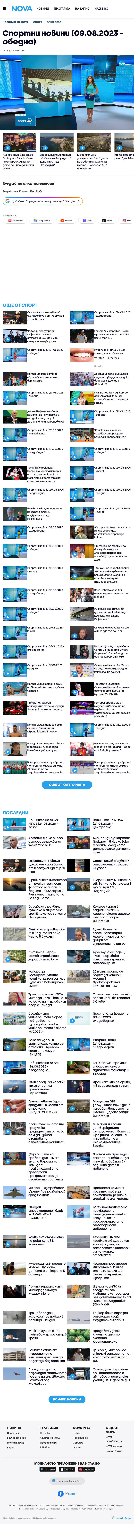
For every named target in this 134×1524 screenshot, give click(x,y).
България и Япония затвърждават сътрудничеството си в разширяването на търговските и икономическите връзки (112, 1134)
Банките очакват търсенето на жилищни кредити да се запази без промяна (46, 1355)
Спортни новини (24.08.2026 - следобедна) (112, 314)
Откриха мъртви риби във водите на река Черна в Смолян (46, 932)
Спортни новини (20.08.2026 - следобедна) (45, 491)
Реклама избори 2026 (28, 1505)
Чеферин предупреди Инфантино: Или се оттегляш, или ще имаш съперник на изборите (42, 336)
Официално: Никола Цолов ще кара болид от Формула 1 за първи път (45, 316)
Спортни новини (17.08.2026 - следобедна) (45, 648)
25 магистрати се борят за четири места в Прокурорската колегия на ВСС (108, 979)
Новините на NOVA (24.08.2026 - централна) (108, 823)
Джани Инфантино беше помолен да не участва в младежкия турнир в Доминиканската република (45, 416)
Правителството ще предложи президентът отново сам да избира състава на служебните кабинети (46, 1133)
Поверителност (26, 1509)
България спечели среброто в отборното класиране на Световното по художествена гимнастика (45, 767)
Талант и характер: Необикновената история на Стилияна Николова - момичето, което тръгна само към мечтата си (44, 474)
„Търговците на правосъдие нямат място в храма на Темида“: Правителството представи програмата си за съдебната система (45, 1166)
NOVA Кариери (114, 1446)
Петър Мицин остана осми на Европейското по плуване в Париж (45, 687)
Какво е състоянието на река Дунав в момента (46, 1240)
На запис (82, 8)
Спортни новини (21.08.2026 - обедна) (112, 450)
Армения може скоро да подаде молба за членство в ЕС (45, 841)
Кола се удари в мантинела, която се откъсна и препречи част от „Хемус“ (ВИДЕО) (46, 1047)
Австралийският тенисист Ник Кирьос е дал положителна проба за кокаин (112, 532)
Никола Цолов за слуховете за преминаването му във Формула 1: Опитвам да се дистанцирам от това (112, 651)
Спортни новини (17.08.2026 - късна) (45, 629)
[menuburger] (5, 8)
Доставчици (91, 1505)
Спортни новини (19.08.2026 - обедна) (45, 547)
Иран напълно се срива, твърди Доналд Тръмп (112, 1083)
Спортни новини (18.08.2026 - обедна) (45, 610)
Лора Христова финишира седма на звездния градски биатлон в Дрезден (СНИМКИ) (111, 378)
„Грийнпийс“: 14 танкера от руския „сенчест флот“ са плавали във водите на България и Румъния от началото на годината (47, 889)
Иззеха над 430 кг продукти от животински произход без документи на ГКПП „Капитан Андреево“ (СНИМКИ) (112, 1295)
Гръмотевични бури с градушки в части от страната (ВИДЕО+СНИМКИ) (45, 1107)
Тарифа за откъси (75, 1505)
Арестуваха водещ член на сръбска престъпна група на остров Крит (109, 957)
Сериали (78, 1442)
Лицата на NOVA (50, 1437)
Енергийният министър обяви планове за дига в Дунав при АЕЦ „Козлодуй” (112, 885)
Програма (62, 8)
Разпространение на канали (52, 1505)
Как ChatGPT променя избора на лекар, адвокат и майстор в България (111, 1068)
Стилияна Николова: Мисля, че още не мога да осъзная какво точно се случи (111, 668)
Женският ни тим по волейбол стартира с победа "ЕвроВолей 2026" (110, 433)
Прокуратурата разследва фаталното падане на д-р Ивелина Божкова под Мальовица (47, 1376)
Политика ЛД (42, 1509)
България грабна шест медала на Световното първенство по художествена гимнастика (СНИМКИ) (112, 709)
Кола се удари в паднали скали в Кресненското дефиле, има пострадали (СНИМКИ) (112, 914)
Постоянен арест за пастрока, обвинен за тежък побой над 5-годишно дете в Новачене (111, 1161)
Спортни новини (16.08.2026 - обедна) (112, 726)
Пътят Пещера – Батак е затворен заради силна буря (43, 955)
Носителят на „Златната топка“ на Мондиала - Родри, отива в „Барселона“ (112, 747)
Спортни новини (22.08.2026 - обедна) (112, 413)
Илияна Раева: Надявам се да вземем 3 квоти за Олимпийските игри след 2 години (111, 397)
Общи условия (117, 1505)
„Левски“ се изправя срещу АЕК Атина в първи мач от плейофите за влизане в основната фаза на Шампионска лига (111, 574)
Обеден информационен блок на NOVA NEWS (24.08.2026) (45, 1212)
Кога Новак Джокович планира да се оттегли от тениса (111, 593)
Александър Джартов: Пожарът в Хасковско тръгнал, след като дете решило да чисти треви (111, 845)
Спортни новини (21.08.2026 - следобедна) (45, 450)
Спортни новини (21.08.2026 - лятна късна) (45, 432)
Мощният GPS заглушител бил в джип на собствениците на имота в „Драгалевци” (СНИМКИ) (111, 1108)
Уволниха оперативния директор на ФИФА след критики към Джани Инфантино (110, 614)
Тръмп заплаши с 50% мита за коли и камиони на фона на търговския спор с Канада (47, 999)
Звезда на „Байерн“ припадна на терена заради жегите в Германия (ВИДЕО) (45, 706)
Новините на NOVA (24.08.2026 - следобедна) (43, 1066)
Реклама (12, 1505)
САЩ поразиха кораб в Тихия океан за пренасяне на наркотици (46, 1087)
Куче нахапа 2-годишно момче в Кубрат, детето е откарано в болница (47, 1269)
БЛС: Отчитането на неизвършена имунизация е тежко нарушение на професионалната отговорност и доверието (110, 1217)
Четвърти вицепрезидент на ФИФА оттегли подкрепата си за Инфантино (44, 513)
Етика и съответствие (81, 1509)
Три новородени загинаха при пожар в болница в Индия (45, 1316)
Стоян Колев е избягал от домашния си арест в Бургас (112, 864)
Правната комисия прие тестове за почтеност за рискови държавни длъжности (111, 1193)
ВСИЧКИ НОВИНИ (67, 1399)
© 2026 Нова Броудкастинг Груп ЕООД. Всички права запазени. (29, 1518)
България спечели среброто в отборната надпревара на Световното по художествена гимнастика (112, 767)
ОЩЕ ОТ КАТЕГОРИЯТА (67, 784)
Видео (10, 1447)
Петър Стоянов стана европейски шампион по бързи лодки (42, 377)
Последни (13, 1433)
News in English (114, 1451)
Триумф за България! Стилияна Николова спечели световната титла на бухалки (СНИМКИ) (112, 689)
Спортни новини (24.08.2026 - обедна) (45, 351)
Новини (42, 8)
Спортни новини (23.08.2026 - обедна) (45, 394)
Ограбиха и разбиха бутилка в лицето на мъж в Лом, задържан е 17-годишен (47, 912)
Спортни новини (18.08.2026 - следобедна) (45, 592)
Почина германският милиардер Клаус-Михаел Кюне (45, 1290)
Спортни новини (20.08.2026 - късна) (112, 469)
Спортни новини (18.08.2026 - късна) (45, 569)
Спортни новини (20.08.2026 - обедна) (112, 491)
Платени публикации (104, 1509)
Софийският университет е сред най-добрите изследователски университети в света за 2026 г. (47, 1022)
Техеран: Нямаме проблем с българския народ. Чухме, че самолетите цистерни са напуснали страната (112, 1246)
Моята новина (16, 1442)
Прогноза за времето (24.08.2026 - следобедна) (111, 1017)
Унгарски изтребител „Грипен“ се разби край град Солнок (46, 1191)
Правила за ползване (59, 1509)
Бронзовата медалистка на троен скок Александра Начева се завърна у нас (45, 747)
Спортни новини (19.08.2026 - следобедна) (45, 529)
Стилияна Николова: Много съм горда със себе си (111, 629)
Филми (77, 1447)
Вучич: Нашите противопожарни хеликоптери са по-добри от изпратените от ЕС (109, 936)
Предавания (80, 1437)
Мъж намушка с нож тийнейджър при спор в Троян (47, 1334)
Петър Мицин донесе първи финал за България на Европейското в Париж (45, 728)
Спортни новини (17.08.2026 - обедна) (45, 667)
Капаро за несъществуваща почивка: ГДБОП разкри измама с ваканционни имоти (46, 979)
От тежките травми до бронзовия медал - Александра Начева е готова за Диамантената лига (111, 552)
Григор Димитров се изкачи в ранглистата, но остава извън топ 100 (111, 334)
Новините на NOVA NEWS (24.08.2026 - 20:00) (43, 823)
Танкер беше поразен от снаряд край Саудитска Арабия (110, 1316)
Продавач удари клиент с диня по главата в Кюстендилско (106, 1336)
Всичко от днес (16, 1437)
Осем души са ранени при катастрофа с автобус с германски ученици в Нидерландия (111, 1374)
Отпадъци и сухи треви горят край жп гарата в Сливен (112, 997)
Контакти (104, 1505)
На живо (101, 8)
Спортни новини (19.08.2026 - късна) (112, 510)
